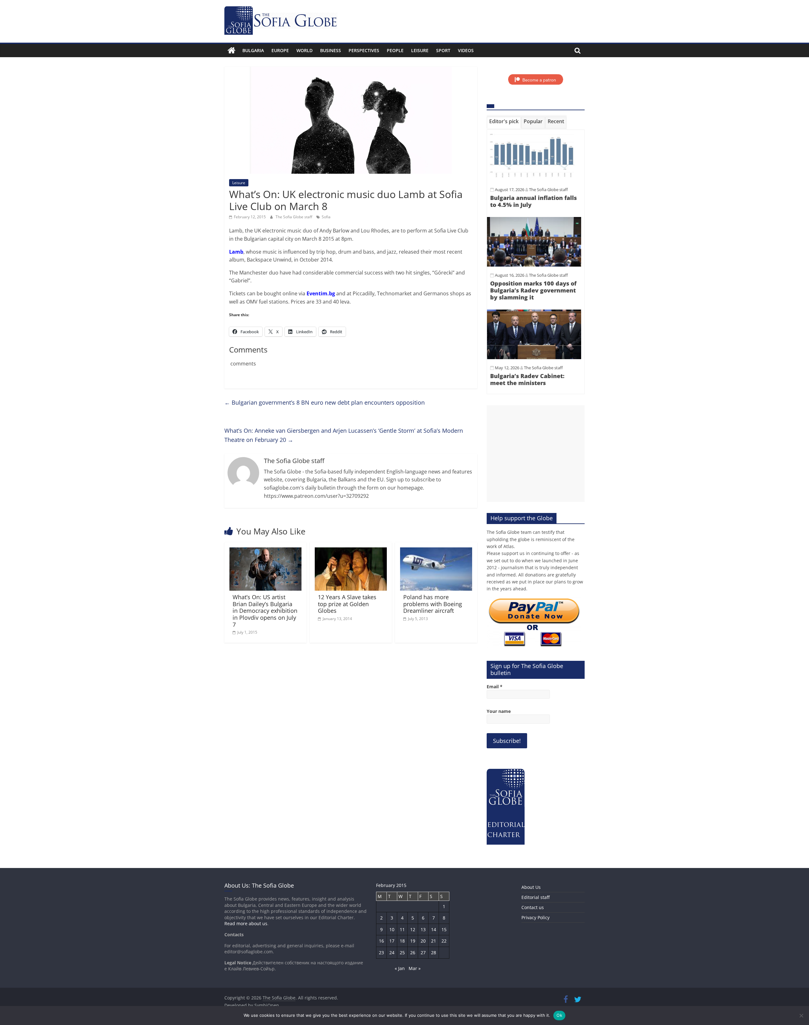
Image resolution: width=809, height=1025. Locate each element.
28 (433, 953)
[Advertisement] (536, 453)
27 (423, 953)
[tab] (504, 123)
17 (391, 941)
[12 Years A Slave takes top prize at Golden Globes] (351, 551)
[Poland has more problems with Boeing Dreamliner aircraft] (436, 551)
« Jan (400, 968)
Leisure (420, 50)
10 (391, 929)
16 (381, 941)
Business (330, 50)
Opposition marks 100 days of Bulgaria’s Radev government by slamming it (533, 290)
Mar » (415, 968)
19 (412, 941)
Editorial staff (535, 897)
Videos (466, 50)
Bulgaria (253, 50)
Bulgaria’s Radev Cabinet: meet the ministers (527, 379)
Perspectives (364, 50)
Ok (559, 1015)
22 (444, 941)
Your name (499, 711)
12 (412, 929)
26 (412, 953)
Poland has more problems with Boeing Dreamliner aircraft (432, 603)
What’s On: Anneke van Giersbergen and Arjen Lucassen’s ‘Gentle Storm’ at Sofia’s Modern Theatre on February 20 (343, 435)
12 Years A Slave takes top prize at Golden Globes (347, 603)
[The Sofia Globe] (231, 50)
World (304, 50)
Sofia (326, 217)
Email (494, 687)
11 (402, 929)
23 (381, 953)
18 (402, 941)
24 (391, 953)
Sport (443, 50)
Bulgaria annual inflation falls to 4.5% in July (533, 201)
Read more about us (245, 923)
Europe (280, 50)
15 (444, 929)
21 (433, 941)
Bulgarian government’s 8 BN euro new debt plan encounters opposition (324, 402)
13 (423, 929)
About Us (531, 887)
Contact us (532, 907)
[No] (801, 1015)
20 (423, 941)
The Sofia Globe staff (294, 217)
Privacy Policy (535, 917)
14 (433, 929)
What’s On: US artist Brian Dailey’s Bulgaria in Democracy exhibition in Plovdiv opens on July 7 (265, 610)
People (395, 50)
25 (402, 953)
